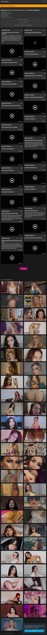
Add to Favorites (24, 22)
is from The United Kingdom (33, 10)
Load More (23, 268)
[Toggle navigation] (44, 1)
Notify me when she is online (24, 19)
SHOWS (6, 1)
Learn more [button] (36, 627)
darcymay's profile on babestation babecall (24, 25)
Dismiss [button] (34, 630)
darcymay (5, 10)
